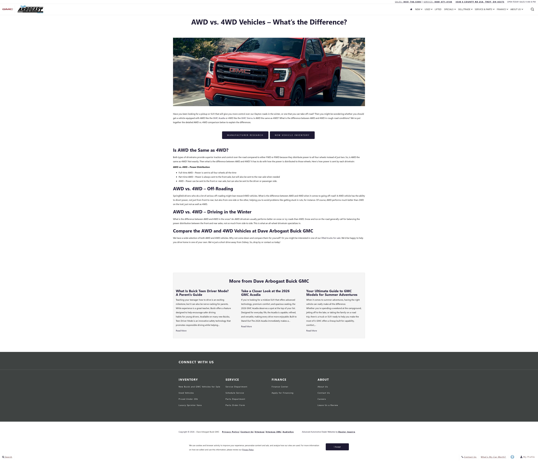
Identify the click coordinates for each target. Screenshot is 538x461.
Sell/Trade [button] (464, 10)
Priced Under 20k (188, 399)
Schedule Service (235, 393)
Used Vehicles (186, 393)
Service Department (236, 387)
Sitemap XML (273, 431)
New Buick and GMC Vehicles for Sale (199, 387)
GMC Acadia (219, 118)
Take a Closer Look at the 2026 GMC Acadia (265, 293)
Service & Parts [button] (483, 10)
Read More (181, 330)
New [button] (418, 10)
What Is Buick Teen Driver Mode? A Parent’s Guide (202, 293)
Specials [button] (449, 10)
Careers (322, 399)
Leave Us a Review (328, 405)
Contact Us (324, 393)
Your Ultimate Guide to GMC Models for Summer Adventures (331, 293)
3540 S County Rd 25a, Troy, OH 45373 (480, 1)
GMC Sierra (246, 118)
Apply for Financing (283, 393)
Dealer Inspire (346, 431)
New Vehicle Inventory (292, 135)
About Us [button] (515, 10)
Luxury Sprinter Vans (190, 405)
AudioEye (288, 431)
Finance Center (280, 387)
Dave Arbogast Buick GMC (207, 431)
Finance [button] (501, 10)
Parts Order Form (235, 405)
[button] (532, 9)
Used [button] (428, 10)
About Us (323, 387)
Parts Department (235, 399)
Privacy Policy (230, 431)
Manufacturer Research (245, 135)
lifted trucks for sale (330, 237)
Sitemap (260, 431)
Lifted (438, 9)
